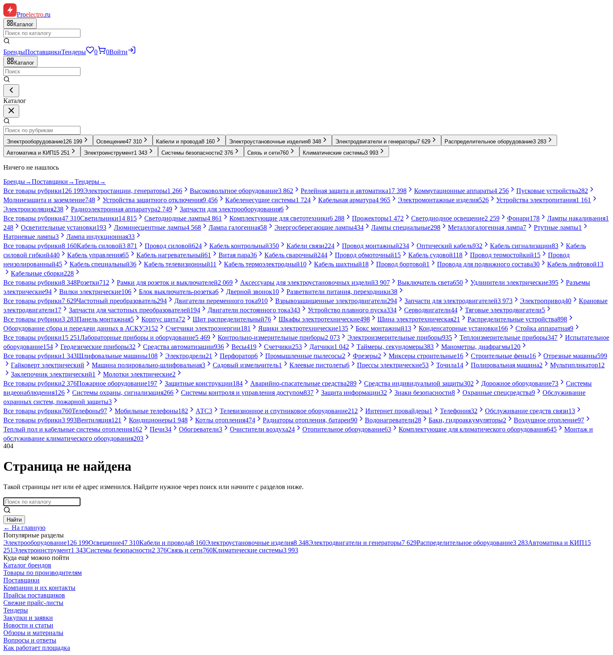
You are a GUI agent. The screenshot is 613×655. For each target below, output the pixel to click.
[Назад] (11, 90)
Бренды (14, 51)
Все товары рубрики (43, 190)
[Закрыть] (11, 111)
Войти (118, 51)
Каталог (24, 63)
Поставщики (43, 51)
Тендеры (73, 51)
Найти (14, 520)
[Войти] (132, 51)
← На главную (24, 527)
